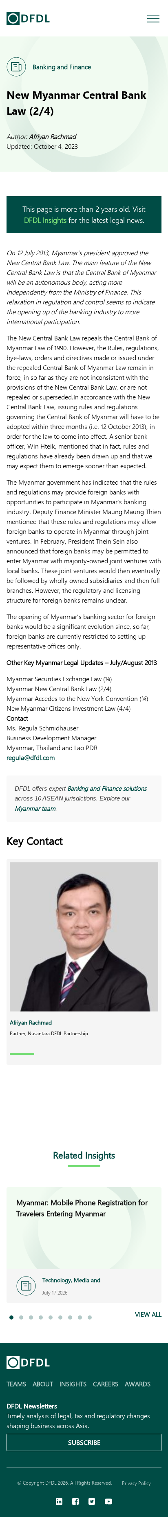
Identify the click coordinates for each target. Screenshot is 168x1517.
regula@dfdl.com (31, 757)
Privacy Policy (136, 1483)
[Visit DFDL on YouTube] (108, 1502)
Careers (105, 1383)
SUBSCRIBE (84, 1442)
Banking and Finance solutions (106, 788)
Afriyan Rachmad (52, 136)
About (43, 1383)
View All (148, 1314)
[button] (11, 1317)
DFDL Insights (45, 220)
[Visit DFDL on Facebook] (75, 1502)
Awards (137, 1383)
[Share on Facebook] (28, 1123)
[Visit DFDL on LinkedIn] (59, 1502)
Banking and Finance (62, 66)
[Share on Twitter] (44, 1123)
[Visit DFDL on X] (91, 1502)
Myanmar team (35, 808)
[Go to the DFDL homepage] (28, 18)
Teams (16, 1383)
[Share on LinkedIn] (11, 1123)
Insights (73, 1383)
